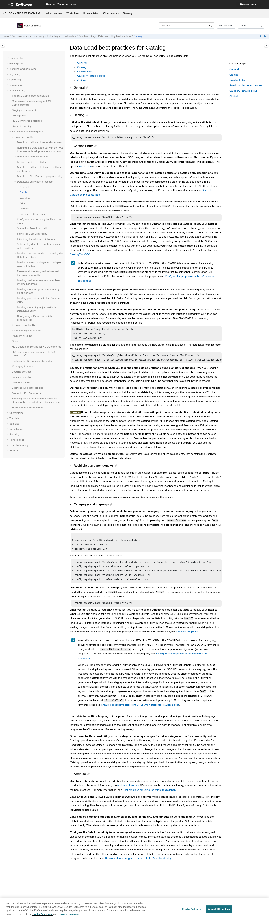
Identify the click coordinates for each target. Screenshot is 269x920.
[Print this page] (265, 36)
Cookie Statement (43, 914)
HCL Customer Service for (36, 346)
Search (16, 341)
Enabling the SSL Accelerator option (32, 360)
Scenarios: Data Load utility (33, 228)
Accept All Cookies (219, 909)
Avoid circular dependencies (245, 85)
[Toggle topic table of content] (266, 45)
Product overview (53, 13)
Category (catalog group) (91, 75)
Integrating (15, 84)
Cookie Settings (191, 909)
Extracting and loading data (61, 36)
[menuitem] (53, 13)
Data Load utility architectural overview (39, 142)
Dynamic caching (22, 126)
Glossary (127, 13)
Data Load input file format (32, 156)
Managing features (23, 366)
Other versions (111, 13)
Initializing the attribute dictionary (36, 239)
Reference (15, 450)
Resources (247, 4)
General (24, 187)
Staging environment (24, 110)
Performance (16, 439)
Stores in (26, 393)
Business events (21, 382)
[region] (134, 909)
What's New (72, 13)
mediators (85, 166)
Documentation (91, 13)
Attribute (82, 80)
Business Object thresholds (27, 387)
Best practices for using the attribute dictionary (149, 789)
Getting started (18, 63)
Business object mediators (32, 162)
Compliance (16, 428)
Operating (15, 79)
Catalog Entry (85, 71)
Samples (14, 423)
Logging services (21, 371)
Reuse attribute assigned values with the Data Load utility (138, 858)
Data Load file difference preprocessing (40, 176)
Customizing (16, 412)
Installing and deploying (23, 68)
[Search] (210, 25)
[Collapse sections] (261, 36)
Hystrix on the (27, 407)
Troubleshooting (18, 445)
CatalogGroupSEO (187, 631)
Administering (37, 36)
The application (30, 95)
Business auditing (22, 376)
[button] (5, 58)
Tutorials (14, 418)
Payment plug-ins (22, 335)
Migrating (14, 74)
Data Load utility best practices (114, 36)
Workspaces (19, 115)
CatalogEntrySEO (80, 254)
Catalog (81, 67)
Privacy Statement (69, 914)
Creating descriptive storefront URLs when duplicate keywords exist (140, 704)
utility (87, 36)
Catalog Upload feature (27, 330)
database (27, 120)
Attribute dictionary (128, 785)
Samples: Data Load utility (32, 233)
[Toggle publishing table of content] (3, 45)
